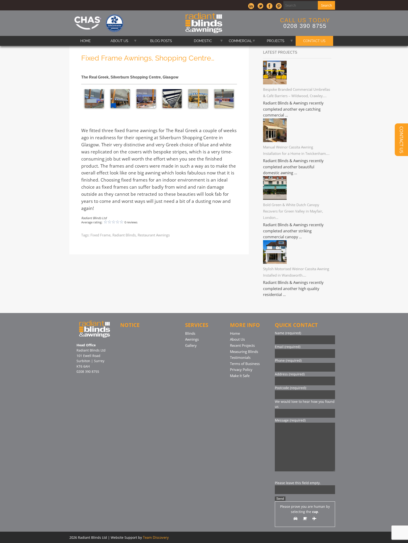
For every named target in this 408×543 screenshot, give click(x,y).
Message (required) (290, 420)
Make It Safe (240, 375)
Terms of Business (245, 363)
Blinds (190, 333)
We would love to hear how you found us (305, 404)
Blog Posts (161, 41)
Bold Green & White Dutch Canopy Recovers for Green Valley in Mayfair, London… (293, 211)
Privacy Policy (241, 369)
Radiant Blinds (124, 235)
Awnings (192, 339)
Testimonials (240, 357)
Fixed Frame (100, 235)
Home (85, 41)
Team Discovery (156, 537)
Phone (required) (288, 360)
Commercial (240, 41)
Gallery (191, 345)
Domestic (203, 41)
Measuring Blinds (244, 351)
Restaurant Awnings (154, 235)
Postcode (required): (291, 388)
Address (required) (290, 374)
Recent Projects (242, 345)
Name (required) (288, 333)
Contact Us (314, 41)
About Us (119, 41)
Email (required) (287, 346)
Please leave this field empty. (298, 483)
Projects (275, 41)
